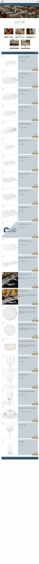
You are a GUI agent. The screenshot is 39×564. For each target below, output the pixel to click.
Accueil (1, 4)
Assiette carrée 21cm (24, 157)
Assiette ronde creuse (25, 124)
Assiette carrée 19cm (24, 140)
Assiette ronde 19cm (24, 57)
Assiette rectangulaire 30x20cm (27, 257)
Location (4, 4)
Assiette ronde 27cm (24, 73)
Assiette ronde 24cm (24, 90)
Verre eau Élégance (24, 374)
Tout (11, 52)
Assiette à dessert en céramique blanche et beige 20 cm (28, 324)
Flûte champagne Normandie (27, 391)
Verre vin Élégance (24, 358)
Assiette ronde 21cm (24, 107)
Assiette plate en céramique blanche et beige (28, 307)
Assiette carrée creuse (25, 241)
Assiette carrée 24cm (24, 174)
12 (7, 52)
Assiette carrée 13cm (24, 224)
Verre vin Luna (22, 425)
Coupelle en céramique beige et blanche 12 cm (28, 341)
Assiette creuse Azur (24, 274)
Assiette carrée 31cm (24, 207)
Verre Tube (21, 441)
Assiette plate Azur (24, 291)
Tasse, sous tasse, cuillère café (27, 408)
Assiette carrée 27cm (24, 190)
